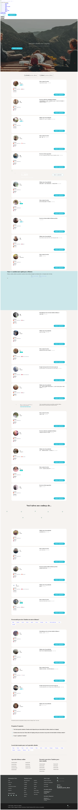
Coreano (36, 622)
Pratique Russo (55, 765)
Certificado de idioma (12, 786)
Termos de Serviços (47, 780)
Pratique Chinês (55, 767)
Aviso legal (46, 784)
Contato (9, 784)
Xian (28, 750)
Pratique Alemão (41, 771)
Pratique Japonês (41, 767)
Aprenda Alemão (13, 769)
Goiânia (25, 784)
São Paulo (36, 794)
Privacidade (46, 786)
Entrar (4, 14)
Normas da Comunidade (48, 782)
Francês (23, 622)
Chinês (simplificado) (53, 622)
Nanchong (18, 750)
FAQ (9, 780)
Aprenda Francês (27, 767)
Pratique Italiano (41, 765)
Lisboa (35, 784)
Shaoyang (24, 750)
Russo (46, 622)
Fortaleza (35, 782)
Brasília (35, 780)
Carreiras (10, 788)
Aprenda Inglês (27, 762)
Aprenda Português (14, 767)
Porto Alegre (36, 790)
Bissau (25, 796)
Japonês (32, 622)
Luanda (25, 786)
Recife (25, 792)
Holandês (13, 624)
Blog (1, 13)
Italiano (27, 622)
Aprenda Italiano (13, 764)
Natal (35, 788)
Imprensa (10, 790)
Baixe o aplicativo (17, 48)
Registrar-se (12, 14)
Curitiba (25, 782)
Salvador (25, 794)
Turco (59, 622)
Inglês (13, 622)
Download (4, 13)
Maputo (25, 788)
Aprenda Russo (27, 764)
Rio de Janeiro (36, 792)
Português (41, 622)
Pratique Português (42, 769)
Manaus (35, 786)
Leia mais (49, 82)
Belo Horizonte (27, 780)
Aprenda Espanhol (14, 762)
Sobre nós (10, 782)
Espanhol (17, 622)
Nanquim (13, 750)
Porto (25, 790)
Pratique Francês (55, 769)
